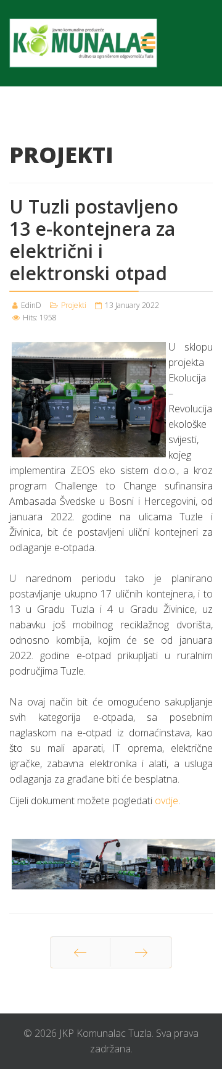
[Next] (140, 952)
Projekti (73, 305)
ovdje (166, 800)
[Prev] (80, 952)
